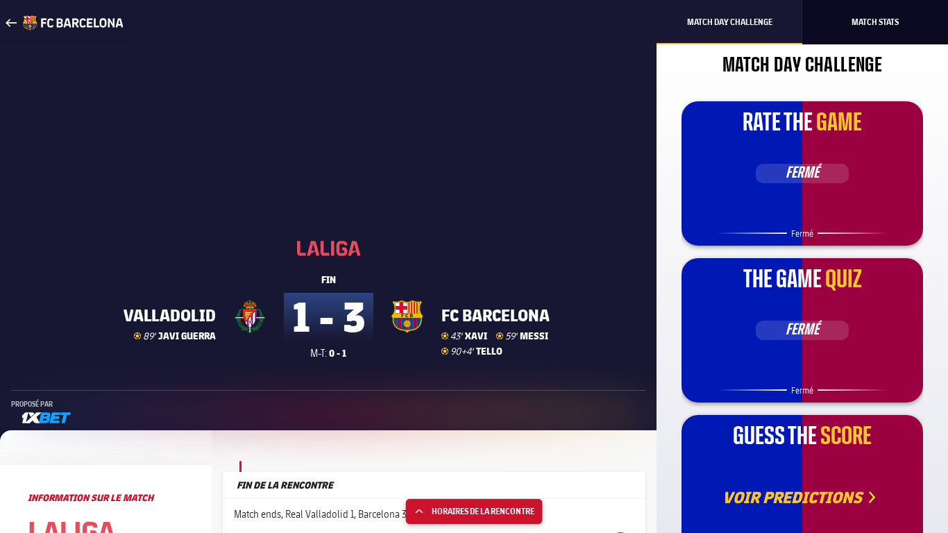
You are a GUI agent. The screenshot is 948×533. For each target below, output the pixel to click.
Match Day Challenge (729, 22)
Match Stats (875, 22)
